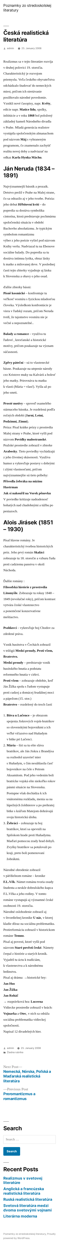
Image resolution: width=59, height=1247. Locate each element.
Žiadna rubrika (15, 1052)
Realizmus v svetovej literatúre (22, 1180)
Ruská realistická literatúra (27, 1199)
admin (10, 48)
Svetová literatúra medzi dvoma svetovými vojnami (27, 1207)
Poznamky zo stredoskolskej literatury (24, 1233)
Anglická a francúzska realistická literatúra (23, 1191)
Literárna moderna (20, 1216)
